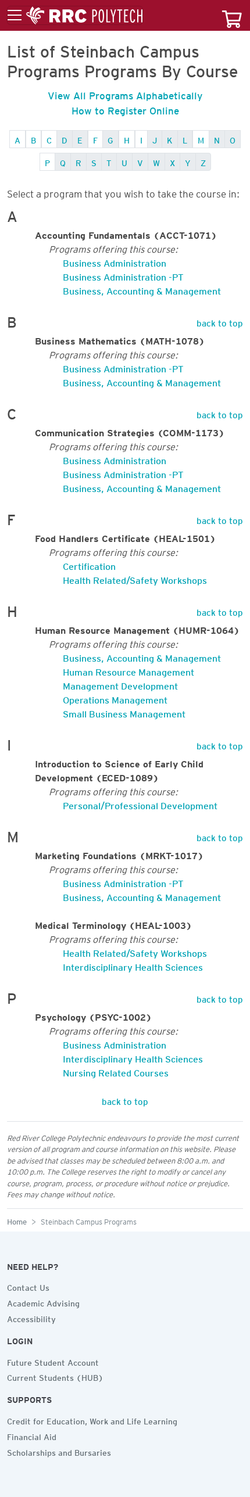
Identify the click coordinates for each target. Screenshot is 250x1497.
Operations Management (115, 698)
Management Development (120, 684)
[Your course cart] (232, 15)
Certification (89, 564)
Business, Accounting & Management (142, 289)
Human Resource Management (128, 670)
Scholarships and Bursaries (59, 1451)
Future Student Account (53, 1361)
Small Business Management (124, 712)
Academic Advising (43, 1302)
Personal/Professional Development (140, 803)
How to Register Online (125, 108)
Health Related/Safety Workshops (135, 578)
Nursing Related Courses (116, 1071)
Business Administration (114, 261)
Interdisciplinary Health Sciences (133, 965)
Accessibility (31, 1317)
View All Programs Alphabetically (125, 93)
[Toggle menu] (75, 16)
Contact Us (28, 1286)
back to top (220, 321)
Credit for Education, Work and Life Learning (92, 1420)
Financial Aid (31, 1435)
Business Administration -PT (123, 275)
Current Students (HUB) (55, 1376)
